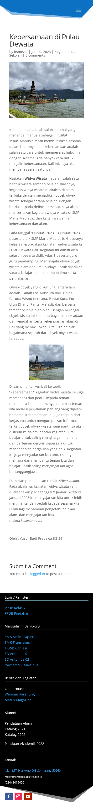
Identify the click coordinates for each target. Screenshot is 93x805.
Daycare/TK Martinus (21, 665)
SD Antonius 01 (17, 653)
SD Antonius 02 (17, 659)
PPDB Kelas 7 (15, 608)
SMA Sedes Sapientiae (22, 636)
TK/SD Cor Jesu (16, 648)
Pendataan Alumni (19, 723)
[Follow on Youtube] (28, 796)
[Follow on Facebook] (9, 796)
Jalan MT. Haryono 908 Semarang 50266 (33, 770)
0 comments (35, 55)
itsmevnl (21, 51)
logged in (37, 573)
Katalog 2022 (15, 734)
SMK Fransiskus (17, 642)
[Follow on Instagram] (18, 796)
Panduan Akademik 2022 (24, 743)
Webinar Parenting (20, 694)
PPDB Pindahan (17, 613)
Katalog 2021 (15, 729)
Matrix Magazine (18, 700)
